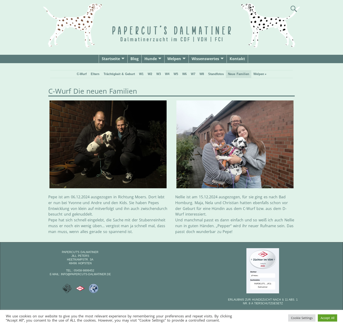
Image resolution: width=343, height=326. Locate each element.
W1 (141, 74)
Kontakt (237, 58)
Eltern (95, 74)
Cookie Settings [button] (302, 318)
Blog (134, 58)
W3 (158, 74)
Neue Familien (238, 74)
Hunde (150, 58)
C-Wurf (82, 74)
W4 (167, 74)
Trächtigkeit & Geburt (119, 74)
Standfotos (216, 74)
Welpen (174, 58)
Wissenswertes (205, 58)
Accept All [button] (327, 318)
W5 (176, 74)
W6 (184, 74)
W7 (193, 74)
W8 (202, 74)
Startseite (111, 58)
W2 (150, 74)
